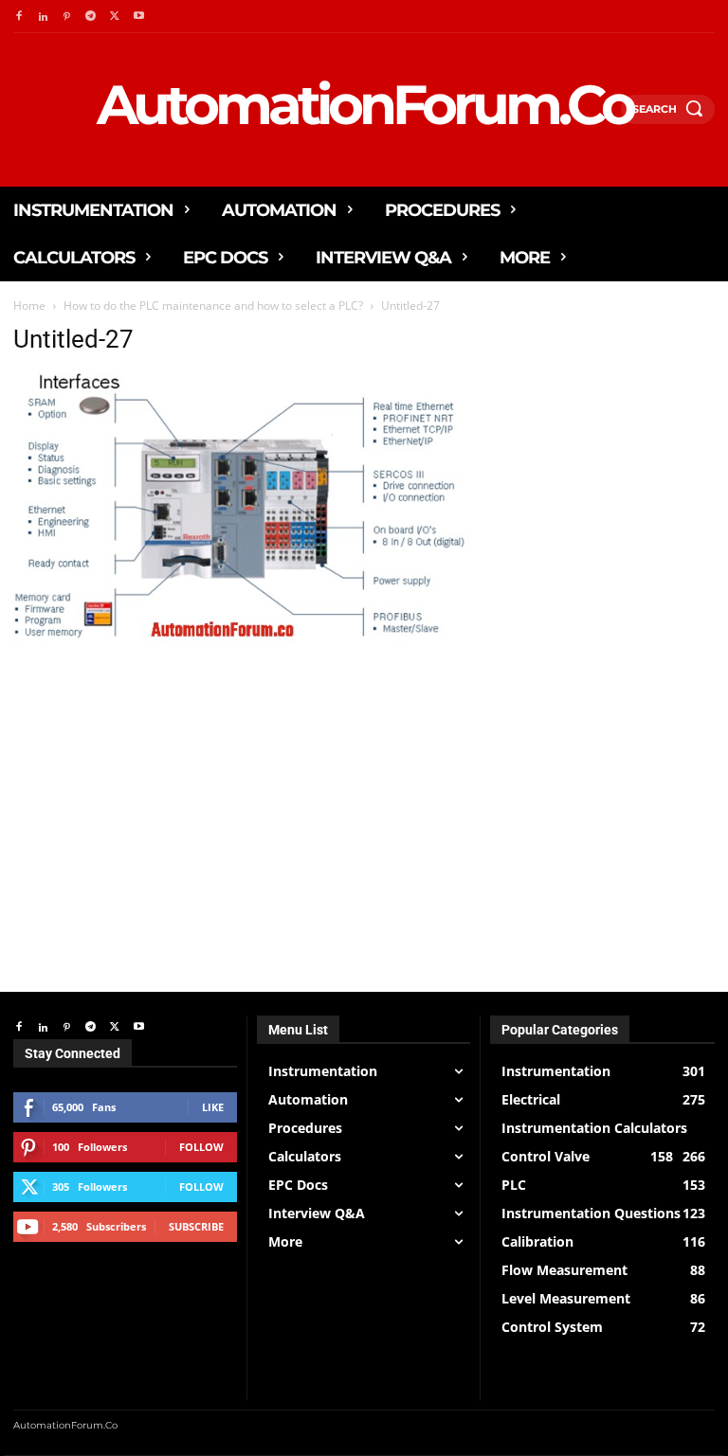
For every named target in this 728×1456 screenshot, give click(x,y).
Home (29, 305)
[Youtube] (139, 16)
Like (213, 1107)
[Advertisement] (242, 787)
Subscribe (196, 1226)
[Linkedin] (42, 16)
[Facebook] (18, 16)
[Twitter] (115, 16)
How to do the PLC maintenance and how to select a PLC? (213, 305)
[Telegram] (90, 16)
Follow (201, 1147)
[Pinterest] (67, 16)
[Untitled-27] (242, 645)
